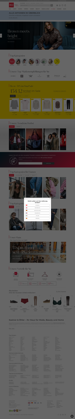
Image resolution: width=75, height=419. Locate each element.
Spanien (37, 218)
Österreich (37, 207)
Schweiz (37, 205)
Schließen (50, 199)
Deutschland (37, 210)
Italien (37, 215)
